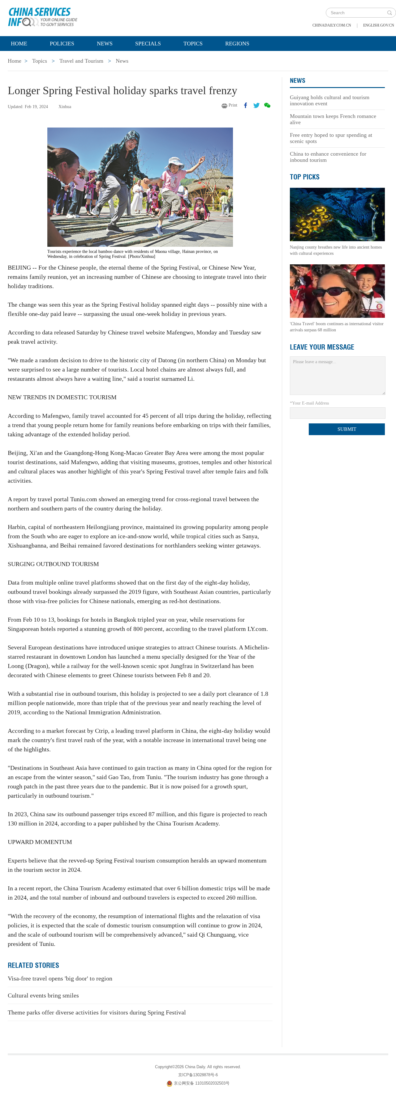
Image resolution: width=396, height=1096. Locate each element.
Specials (148, 43)
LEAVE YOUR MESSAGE (322, 347)
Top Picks (305, 177)
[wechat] (267, 105)
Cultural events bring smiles (43, 995)
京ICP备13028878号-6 (198, 1075)
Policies (62, 43)
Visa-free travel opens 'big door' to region (60, 978)
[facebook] (246, 105)
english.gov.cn (378, 25)
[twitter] (256, 105)
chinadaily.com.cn (331, 25)
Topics (193, 43)
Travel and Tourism (81, 61)
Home (19, 43)
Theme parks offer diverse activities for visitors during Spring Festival (97, 1012)
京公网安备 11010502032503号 (202, 1083)
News (105, 43)
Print (233, 105)
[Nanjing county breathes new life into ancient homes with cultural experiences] (337, 214)
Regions (237, 43)
